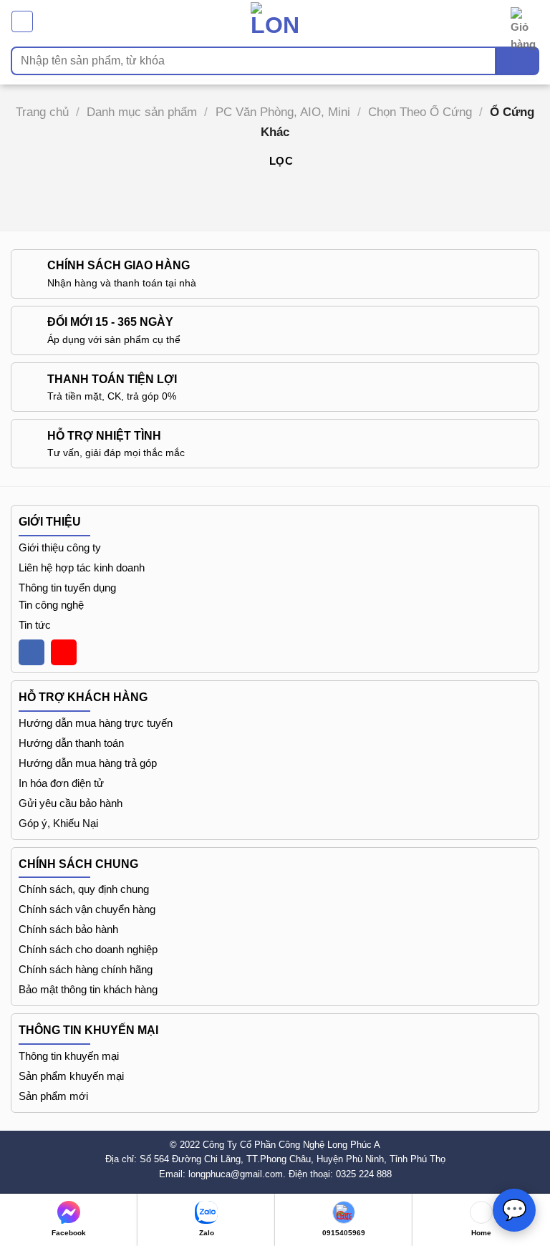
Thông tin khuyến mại (69, 1056)
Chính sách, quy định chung (84, 889)
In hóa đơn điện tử (61, 783)
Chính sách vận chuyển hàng (87, 909)
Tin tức (35, 625)
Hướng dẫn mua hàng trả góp (88, 763)
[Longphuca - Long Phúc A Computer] (275, 21)
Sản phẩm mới (53, 1096)
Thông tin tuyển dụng (67, 587)
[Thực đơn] (22, 21)
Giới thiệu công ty (60, 547)
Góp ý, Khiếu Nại (58, 823)
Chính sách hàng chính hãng (86, 969)
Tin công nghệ (51, 605)
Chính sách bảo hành (68, 929)
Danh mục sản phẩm (142, 112)
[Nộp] (517, 61)
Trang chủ (42, 112)
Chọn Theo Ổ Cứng (420, 112)
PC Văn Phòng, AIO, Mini (283, 112)
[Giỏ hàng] (525, 21)
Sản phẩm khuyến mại (71, 1076)
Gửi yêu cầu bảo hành (70, 803)
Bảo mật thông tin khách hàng (88, 989)
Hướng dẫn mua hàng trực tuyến (96, 723)
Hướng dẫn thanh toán (71, 743)
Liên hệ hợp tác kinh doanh (82, 567)
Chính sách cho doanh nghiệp (88, 949)
